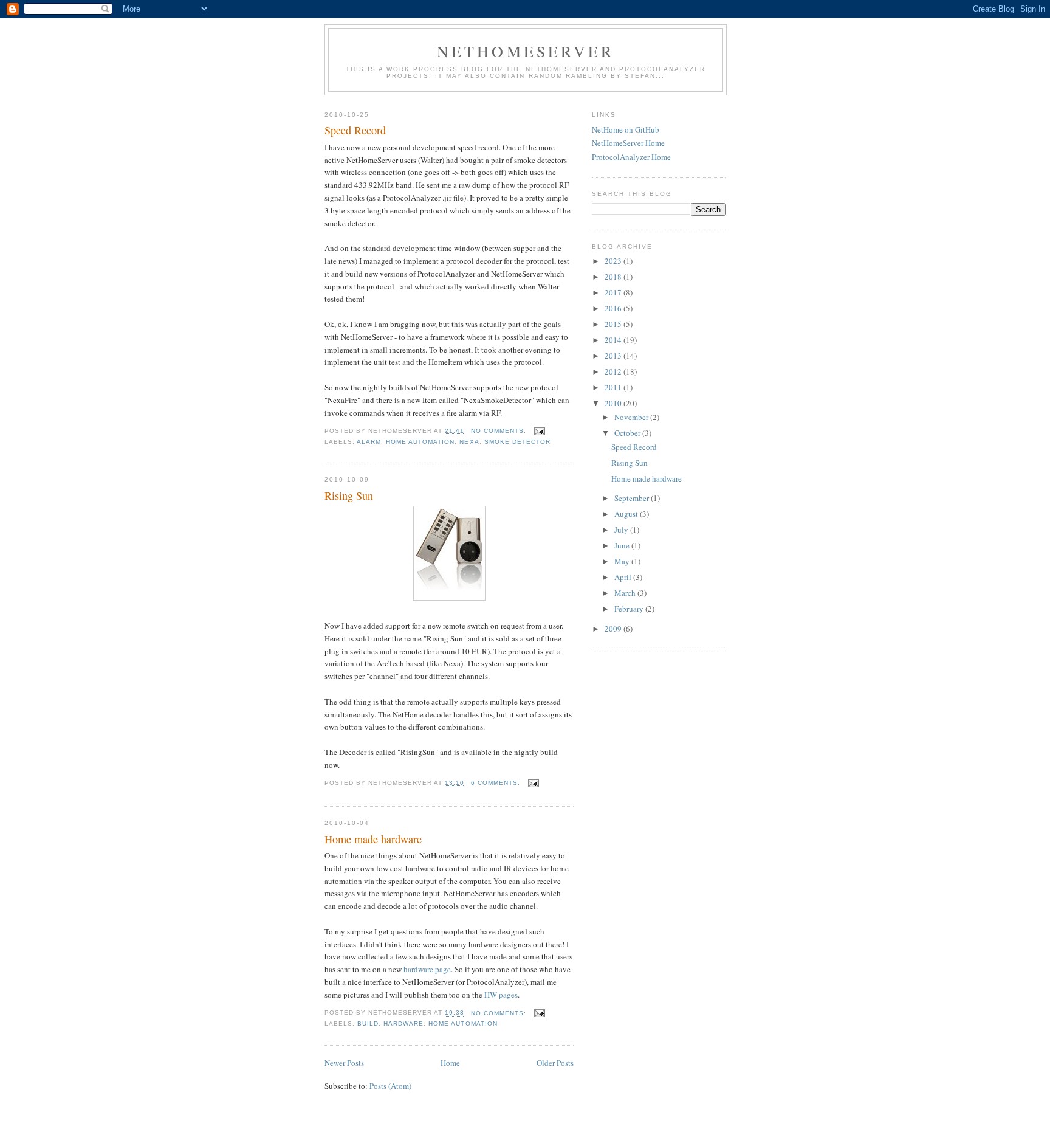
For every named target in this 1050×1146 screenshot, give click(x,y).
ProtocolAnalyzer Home (631, 156)
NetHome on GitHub (625, 129)
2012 (614, 371)
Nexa (469, 441)
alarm (369, 441)
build (368, 1023)
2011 (614, 387)
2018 (614, 276)
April (623, 576)
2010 (614, 403)
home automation (420, 441)
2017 (614, 292)
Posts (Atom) (390, 1085)
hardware (403, 1023)
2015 (614, 324)
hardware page (427, 969)
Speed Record (355, 130)
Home (450, 1062)
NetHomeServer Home (628, 142)
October (628, 432)
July (622, 529)
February (629, 608)
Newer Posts (344, 1062)
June (622, 545)
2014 (614, 339)
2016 (614, 308)
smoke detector (517, 441)
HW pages (501, 994)
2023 (614, 260)
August (627, 513)
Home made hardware (373, 839)
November (632, 417)
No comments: (500, 430)
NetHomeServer (526, 51)
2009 (614, 628)
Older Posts (555, 1062)
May (622, 561)
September (632, 497)
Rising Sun (348, 495)
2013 (614, 355)
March (625, 592)
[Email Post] (539, 430)
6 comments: (497, 782)
